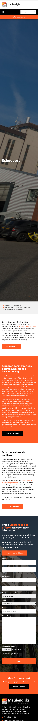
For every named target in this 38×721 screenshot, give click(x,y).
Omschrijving (7, 616)
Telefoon (5, 584)
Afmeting (6, 607)
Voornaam (5, 566)
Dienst (4, 600)
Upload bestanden (8, 646)
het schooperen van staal (27, 326)
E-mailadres (6, 576)
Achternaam (6, 572)
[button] (3, 11)
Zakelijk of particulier (10, 593)
